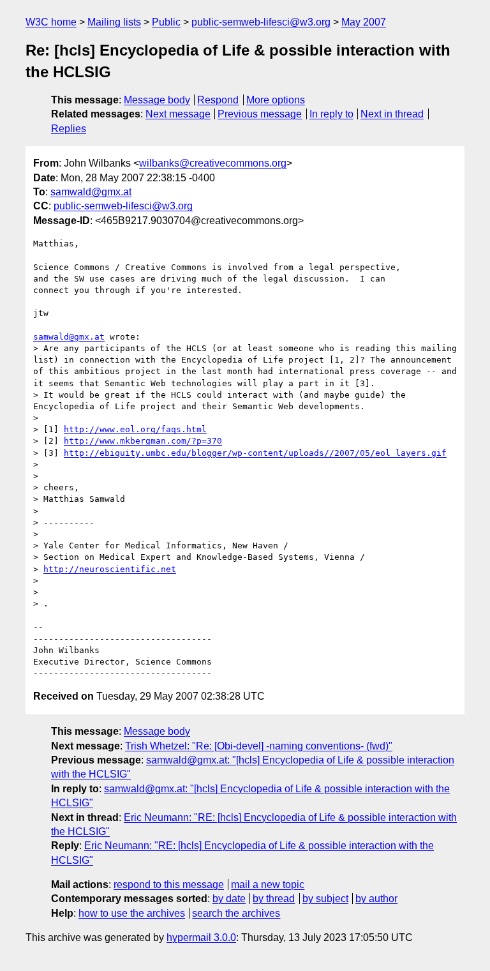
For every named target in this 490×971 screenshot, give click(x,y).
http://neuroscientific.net (109, 569)
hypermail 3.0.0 (201, 937)
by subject (325, 898)
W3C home (51, 22)
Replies (68, 128)
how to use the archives (131, 913)
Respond (218, 99)
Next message (178, 114)
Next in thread (392, 114)
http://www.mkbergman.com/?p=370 (143, 441)
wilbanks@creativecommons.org (212, 163)
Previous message (260, 114)
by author (376, 898)
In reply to (331, 114)
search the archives (236, 913)
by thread (274, 898)
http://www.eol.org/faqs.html (135, 429)
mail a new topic (267, 884)
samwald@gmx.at (90, 191)
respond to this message (169, 884)
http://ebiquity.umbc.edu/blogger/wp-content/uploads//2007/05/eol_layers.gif (255, 453)
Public (166, 22)
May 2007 (363, 22)
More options (275, 99)
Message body (157, 99)
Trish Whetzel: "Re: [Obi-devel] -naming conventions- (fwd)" (258, 746)
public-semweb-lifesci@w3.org (260, 22)
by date (229, 898)
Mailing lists (114, 22)
